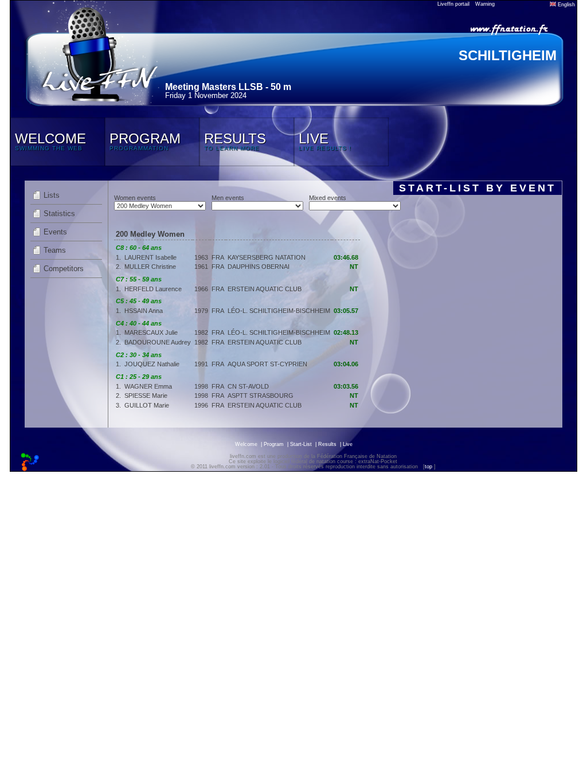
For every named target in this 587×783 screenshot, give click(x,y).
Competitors (64, 268)
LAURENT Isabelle (150, 257)
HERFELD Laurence (153, 288)
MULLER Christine (150, 266)
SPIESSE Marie (145, 395)
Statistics (59, 213)
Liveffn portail (453, 4)
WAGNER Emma (148, 386)
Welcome (246, 444)
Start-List (301, 444)
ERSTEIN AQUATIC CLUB (265, 288)
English (565, 4)
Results (327, 444)
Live (348, 444)
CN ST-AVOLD (248, 386)
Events (55, 232)
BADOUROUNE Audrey (157, 342)
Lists (52, 195)
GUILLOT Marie (146, 405)
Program (274, 444)
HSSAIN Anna (143, 310)
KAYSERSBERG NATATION (267, 257)
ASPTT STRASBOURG (261, 395)
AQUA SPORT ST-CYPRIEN (267, 364)
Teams (55, 250)
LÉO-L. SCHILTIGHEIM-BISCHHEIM (279, 310)
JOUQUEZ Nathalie (151, 364)
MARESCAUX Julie (151, 332)
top (428, 466)
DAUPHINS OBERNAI (258, 266)
